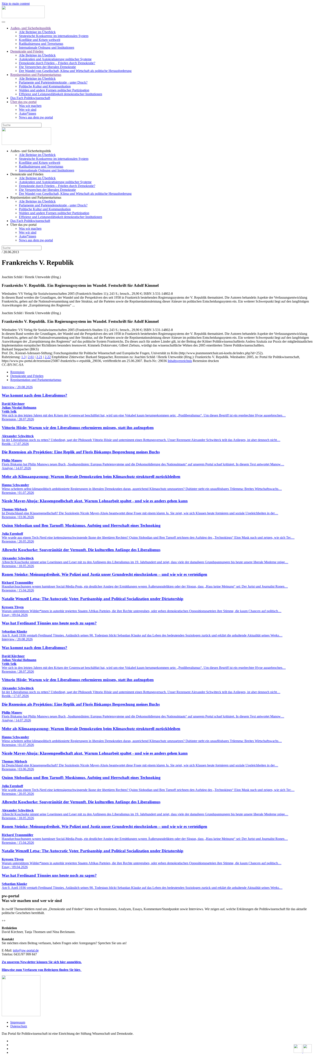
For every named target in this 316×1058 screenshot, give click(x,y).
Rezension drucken (206, 361)
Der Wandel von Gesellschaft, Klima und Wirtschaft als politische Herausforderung (75, 71)
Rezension (17, 372)
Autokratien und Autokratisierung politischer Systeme (55, 59)
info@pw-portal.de (26, 950)
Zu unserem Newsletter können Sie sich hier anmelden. (42, 962)
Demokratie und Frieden (26, 51)
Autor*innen (27, 113)
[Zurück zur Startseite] (23, 17)
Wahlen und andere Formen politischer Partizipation (54, 90)
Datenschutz (18, 1026)
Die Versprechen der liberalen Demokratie (47, 67)
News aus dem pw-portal (36, 117)
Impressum (17, 1022)
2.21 (39, 357)
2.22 (48, 357)
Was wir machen (30, 106)
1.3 (23, 357)
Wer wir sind (27, 109)
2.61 (31, 357)
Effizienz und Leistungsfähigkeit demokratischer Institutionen (60, 94)
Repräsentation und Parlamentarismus (35, 74)
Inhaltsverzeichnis (180, 361)
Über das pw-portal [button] (23, 224)
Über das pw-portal (23, 102)
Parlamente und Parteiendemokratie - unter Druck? (53, 82)
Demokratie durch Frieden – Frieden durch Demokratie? (57, 63)
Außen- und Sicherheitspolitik (30, 28)
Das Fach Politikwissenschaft (30, 98)
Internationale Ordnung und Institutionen (46, 47)
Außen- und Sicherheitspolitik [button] (30, 151)
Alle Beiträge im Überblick (37, 32)
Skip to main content (16, 3)
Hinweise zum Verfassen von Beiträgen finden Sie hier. (42, 970)
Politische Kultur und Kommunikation (45, 86)
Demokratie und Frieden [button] (26, 174)
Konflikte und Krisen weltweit (39, 40)
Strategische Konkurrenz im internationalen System (53, 36)
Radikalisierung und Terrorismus (41, 43)
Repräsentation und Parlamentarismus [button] (35, 197)
